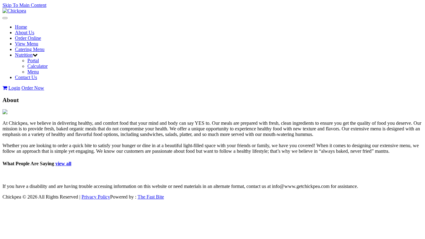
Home (21, 27)
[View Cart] (4, 88)
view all (63, 163)
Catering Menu (29, 49)
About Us (24, 32)
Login (14, 88)
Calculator (37, 66)
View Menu (26, 43)
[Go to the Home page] (14, 10)
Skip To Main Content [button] (24, 5)
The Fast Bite (151, 196)
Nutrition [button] (24, 55)
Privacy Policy (96, 196)
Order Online (28, 38)
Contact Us (26, 77)
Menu (33, 71)
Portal (33, 60)
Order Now (32, 88)
